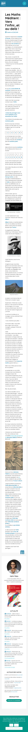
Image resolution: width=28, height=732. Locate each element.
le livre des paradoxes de (14, 436)
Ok (11, 725)
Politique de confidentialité (14, 728)
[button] (24, 3)
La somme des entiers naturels (13, 677)
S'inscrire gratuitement (9, 658)
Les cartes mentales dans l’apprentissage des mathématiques (11, 686)
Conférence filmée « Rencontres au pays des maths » (14, 681)
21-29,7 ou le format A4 (11, 675)
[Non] (26, 724)
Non (16, 725)
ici (19, 477)
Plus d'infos (7, 618)
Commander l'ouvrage (10, 667)
